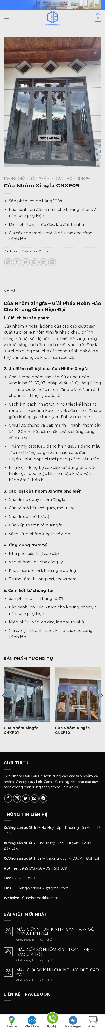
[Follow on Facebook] (8, 798)
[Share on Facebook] (17, 262)
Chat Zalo (32, 1026)
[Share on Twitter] (26, 262)
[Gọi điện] (52, 1019)
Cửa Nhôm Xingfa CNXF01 (21, 730)
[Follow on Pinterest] (43, 798)
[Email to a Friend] (35, 262)
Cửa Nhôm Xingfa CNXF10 (72, 730)
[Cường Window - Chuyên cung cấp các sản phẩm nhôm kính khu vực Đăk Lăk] (52, 18)
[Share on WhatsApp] (8, 262)
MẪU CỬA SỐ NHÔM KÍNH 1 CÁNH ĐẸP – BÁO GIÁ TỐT (55, 952)
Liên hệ (12, 1026)
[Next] (101, 705)
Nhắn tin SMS (93, 1027)
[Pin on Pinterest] (43, 262)
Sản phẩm (40, 178)
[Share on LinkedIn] (52, 262)
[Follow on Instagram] (17, 798)
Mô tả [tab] (10, 291)
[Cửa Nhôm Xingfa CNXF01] (27, 694)
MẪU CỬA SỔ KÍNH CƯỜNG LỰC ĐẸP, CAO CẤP (57, 972)
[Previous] (3, 705)
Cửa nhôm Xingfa (72, 178)
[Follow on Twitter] (26, 798)
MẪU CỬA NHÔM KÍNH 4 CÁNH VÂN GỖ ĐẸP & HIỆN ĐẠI (55, 931)
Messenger (73, 1026)
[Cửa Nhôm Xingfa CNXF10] (78, 694)
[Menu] (7, 18)
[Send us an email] (35, 798)
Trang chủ (14, 178)
